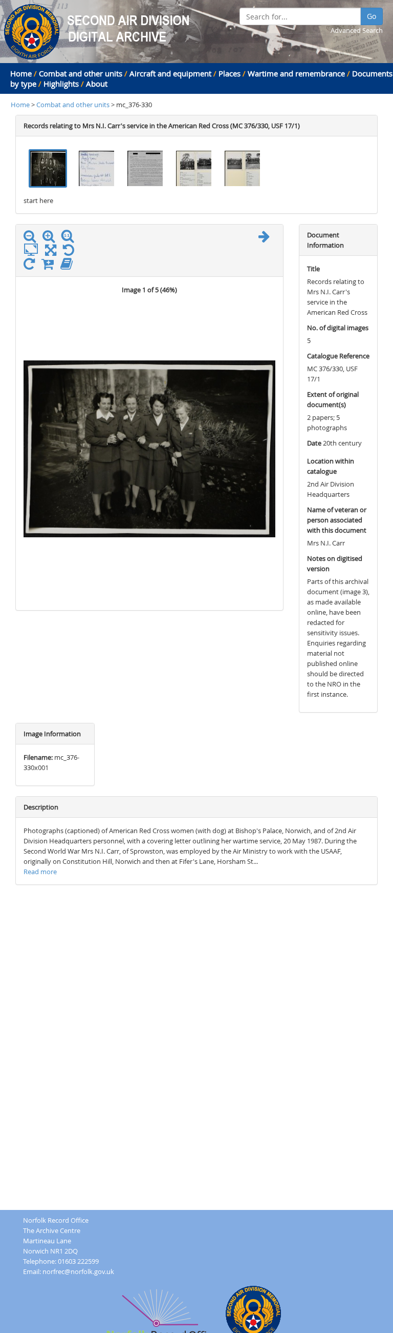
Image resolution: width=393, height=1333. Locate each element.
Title (313, 268)
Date (314, 443)
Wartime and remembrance (296, 73)
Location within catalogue (330, 466)
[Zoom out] (32, 238)
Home (21, 73)
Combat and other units (80, 73)
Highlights (61, 83)
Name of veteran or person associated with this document (336, 520)
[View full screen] (50, 252)
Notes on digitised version (334, 563)
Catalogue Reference (338, 355)
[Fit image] (33, 250)
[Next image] (266, 238)
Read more (40, 871)
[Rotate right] (32, 266)
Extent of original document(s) (333, 399)
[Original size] (70, 236)
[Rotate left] (71, 252)
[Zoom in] (51, 238)
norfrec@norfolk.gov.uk (78, 1271)
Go (371, 16)
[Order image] (50, 266)
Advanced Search (357, 30)
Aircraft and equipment (170, 73)
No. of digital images (337, 327)
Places (230, 73)
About (96, 83)
